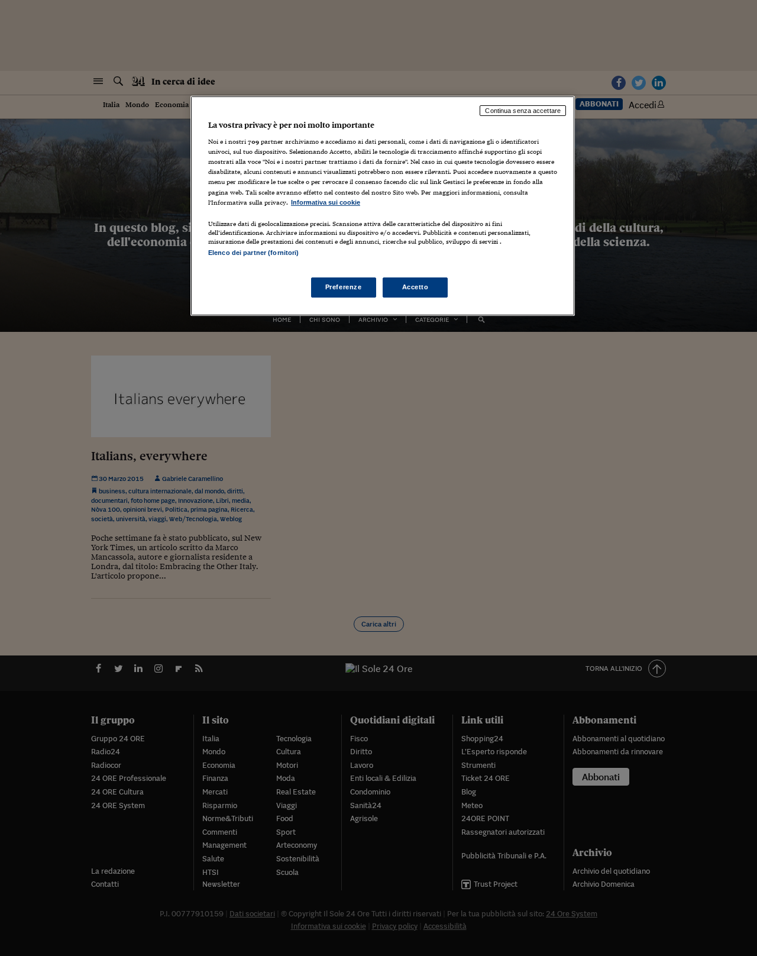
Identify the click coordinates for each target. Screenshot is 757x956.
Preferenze (343, 286)
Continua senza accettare (523, 110)
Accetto (415, 286)
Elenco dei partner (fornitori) (253, 252)
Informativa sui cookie (325, 202)
